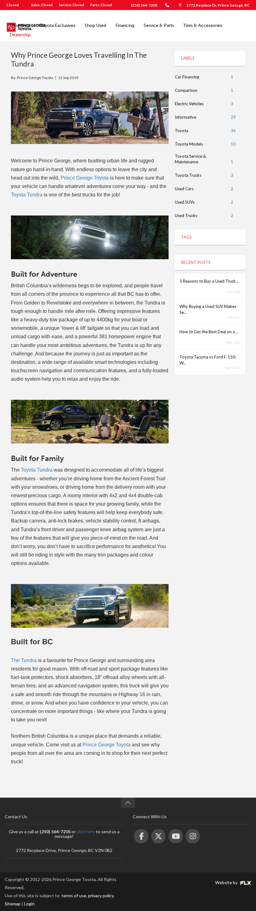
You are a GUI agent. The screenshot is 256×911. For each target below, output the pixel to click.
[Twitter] (158, 836)
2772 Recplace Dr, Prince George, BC (218, 5)
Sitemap (13, 903)
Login (29, 903)
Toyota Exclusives (57, 25)
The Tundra (24, 660)
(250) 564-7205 (144, 5)
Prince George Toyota (85, 178)
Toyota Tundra (26, 194)
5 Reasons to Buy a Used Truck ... (209, 281)
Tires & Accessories (202, 25)
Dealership (20, 34)
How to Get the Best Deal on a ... (209, 331)
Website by (227, 882)
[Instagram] (193, 836)
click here (85, 831)
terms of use (74, 895)
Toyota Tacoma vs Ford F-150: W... (208, 359)
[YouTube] (176, 836)
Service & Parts (159, 25)
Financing (125, 25)
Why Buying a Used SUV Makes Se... (208, 309)
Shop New (20, 25)
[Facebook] (141, 836)
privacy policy (101, 895)
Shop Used (95, 25)
